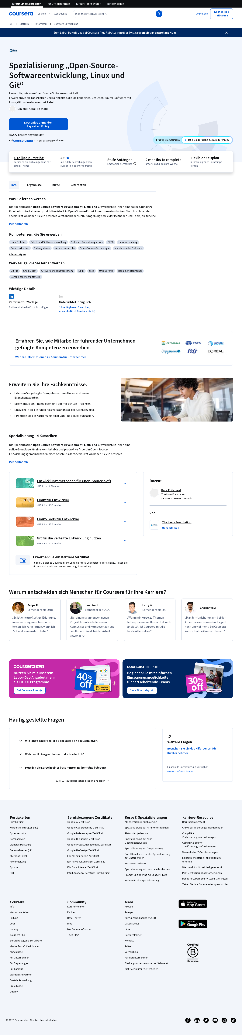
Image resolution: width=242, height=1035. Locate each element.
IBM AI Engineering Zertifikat (83, 856)
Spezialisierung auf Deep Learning (144, 848)
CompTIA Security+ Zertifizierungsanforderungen (199, 845)
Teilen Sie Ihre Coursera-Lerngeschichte (205, 884)
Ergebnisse (34, 185)
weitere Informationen (180, 772)
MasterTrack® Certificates (25, 946)
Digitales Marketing (21, 845)
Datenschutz (132, 924)
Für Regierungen (19, 963)
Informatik (41, 24)
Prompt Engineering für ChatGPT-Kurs (146, 875)
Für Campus (16, 969)
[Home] (11, 24)
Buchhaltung (17, 822)
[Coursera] (21, 14)
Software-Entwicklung (66, 24)
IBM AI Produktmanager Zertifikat (86, 862)
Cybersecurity (18, 833)
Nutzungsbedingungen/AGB (140, 918)
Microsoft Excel (18, 856)
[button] (61, 13)
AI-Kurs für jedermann (137, 833)
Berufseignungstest (193, 822)
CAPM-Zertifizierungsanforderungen (202, 828)
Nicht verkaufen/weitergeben (141, 969)
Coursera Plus (18, 935)
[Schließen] (226, 32)
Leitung (14, 918)
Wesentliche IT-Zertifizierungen (200, 852)
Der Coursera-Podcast (79, 929)
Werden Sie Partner (21, 975)
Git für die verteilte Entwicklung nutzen (69, 538)
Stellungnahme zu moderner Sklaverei (146, 963)
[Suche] (159, 13)
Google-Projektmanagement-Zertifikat (89, 845)
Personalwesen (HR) (21, 850)
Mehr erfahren (45, 141)
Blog (69, 924)
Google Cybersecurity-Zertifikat (85, 828)
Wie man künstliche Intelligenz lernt (202, 867)
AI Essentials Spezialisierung (141, 822)
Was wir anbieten (19, 912)
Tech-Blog (73, 935)
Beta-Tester (74, 918)
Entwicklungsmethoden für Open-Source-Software (78, 481)
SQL (12, 873)
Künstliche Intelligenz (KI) (24, 828)
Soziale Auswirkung (21, 980)
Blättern (24, 24)
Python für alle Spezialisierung (142, 881)
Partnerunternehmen (136, 958)
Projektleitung (18, 862)
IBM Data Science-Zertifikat (82, 867)
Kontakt (129, 941)
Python (14, 867)
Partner (71, 912)
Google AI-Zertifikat (78, 822)
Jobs (13, 924)
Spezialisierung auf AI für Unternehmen (147, 828)
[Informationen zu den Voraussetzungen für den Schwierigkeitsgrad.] (135, 164)
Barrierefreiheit (133, 935)
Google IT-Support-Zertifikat (83, 839)
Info (14, 185)
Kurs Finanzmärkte (135, 864)
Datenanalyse (17, 839)
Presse (129, 907)
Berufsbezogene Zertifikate (26, 941)
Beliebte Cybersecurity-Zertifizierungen (205, 879)
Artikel (128, 946)
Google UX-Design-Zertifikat (83, 850)
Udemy (14, 992)
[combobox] (110, 13)
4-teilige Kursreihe (29, 158)
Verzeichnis (131, 952)
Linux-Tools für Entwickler (58, 519)
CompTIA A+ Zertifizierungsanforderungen (199, 835)
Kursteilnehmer (76, 907)
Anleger (129, 912)
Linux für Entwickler (53, 500)
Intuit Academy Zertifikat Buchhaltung (88, 873)
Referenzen (78, 185)
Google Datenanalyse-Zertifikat (85, 833)
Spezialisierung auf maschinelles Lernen (147, 869)
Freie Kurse (16, 986)
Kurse (56, 185)
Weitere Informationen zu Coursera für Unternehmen (51, 357)
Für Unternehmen (19, 958)
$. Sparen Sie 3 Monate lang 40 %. (154, 33)
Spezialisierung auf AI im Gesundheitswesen (138, 841)
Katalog (14, 929)
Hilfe (127, 929)
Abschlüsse (16, 952)
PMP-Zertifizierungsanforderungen (202, 873)
